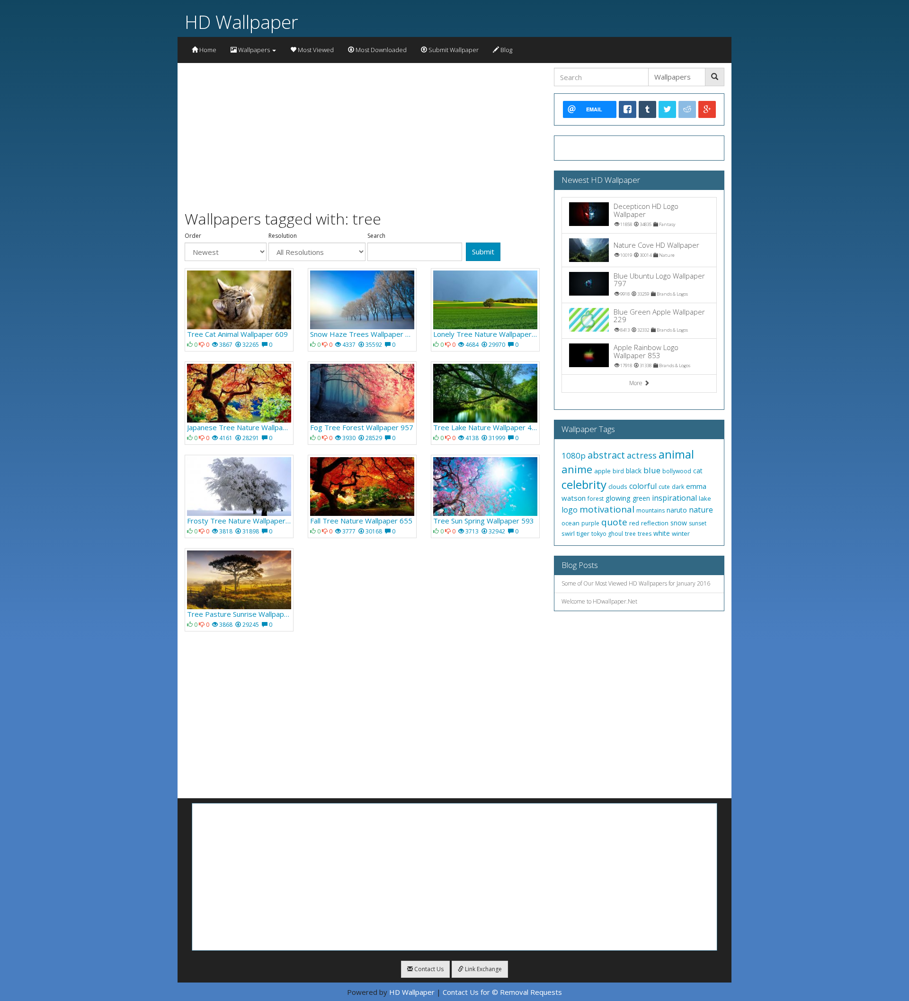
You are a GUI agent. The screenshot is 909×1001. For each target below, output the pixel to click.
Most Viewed (315, 49)
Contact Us (428, 969)
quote (614, 522)
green (641, 498)
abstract (606, 455)
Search (376, 236)
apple (602, 471)
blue (651, 470)
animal (676, 454)
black (634, 470)
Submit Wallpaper (453, 49)
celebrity (583, 484)
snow (678, 522)
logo (569, 510)
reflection (654, 523)
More (636, 383)
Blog (505, 49)
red (634, 523)
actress (642, 455)
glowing (618, 498)
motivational (606, 509)
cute (664, 487)
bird (618, 471)
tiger (583, 533)
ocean (570, 523)
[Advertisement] (362, 134)
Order (193, 236)
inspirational (674, 498)
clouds (617, 486)
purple (590, 523)
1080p (573, 455)
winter (681, 533)
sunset (697, 523)
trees (644, 534)
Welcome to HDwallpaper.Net (599, 601)
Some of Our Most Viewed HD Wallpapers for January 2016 (635, 583)
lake (705, 498)
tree (630, 534)
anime (576, 469)
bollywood (676, 471)
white (661, 533)
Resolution (282, 236)
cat (698, 470)
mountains (650, 510)
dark (678, 487)
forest (596, 499)
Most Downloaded (380, 49)
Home (207, 49)
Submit (483, 251)
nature (701, 510)
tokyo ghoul (607, 534)
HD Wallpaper (241, 21)
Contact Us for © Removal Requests (502, 992)
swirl (568, 533)
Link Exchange (482, 969)
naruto (677, 509)
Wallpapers (254, 49)
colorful (643, 486)
